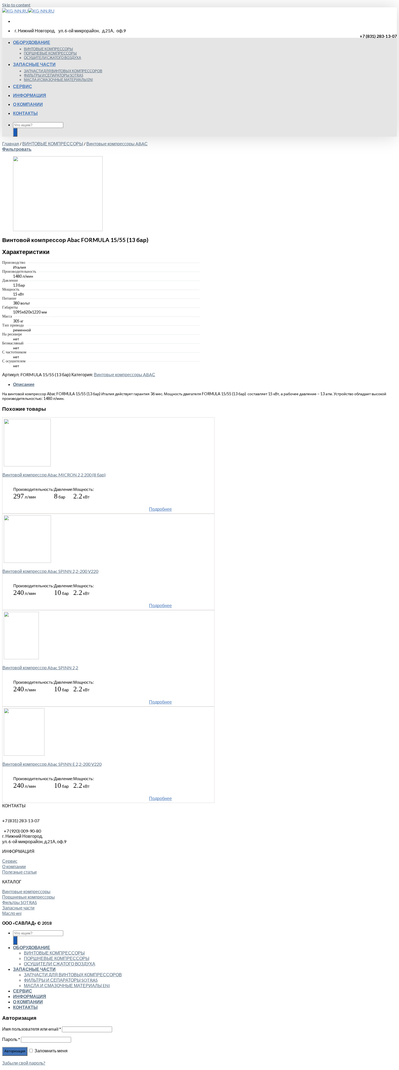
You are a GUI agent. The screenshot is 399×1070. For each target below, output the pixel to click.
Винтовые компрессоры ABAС (117, 143)
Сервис (9, 861)
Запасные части (18, 907)
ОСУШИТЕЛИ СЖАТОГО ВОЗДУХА (52, 57)
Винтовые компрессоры (26, 891)
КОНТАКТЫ (25, 113)
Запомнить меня (51, 1050)
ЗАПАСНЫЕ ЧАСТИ (34, 64)
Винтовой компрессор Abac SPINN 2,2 (40, 667)
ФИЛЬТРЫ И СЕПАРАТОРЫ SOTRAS (53, 75)
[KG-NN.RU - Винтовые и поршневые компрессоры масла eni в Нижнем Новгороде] (28, 10)
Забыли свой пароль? (23, 1062)
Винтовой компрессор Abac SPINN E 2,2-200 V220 (52, 764)
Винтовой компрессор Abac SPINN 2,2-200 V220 (50, 571)
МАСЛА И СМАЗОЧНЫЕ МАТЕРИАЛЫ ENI (58, 79)
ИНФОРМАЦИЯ (29, 95)
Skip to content (16, 4)
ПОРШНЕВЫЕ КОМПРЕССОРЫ (50, 53)
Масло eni (11, 913)
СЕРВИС (22, 86)
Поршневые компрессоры (28, 896)
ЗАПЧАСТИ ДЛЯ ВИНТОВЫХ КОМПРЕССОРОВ (63, 71)
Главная (10, 143)
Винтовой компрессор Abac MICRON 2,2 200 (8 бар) (54, 474)
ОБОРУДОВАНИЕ (31, 42)
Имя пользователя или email (31, 1028)
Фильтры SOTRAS (19, 902)
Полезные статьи (19, 871)
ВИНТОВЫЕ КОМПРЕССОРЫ (48, 49)
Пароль (11, 1039)
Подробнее (160, 509)
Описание (23, 384)
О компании (14, 866)
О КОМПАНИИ (28, 104)
